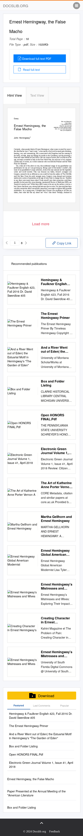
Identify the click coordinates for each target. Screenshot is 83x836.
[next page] (26, 242)
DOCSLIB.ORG (15, 5)
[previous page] (7, 242)
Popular (64, 705)
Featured (18, 705)
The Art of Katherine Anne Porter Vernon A (56, 485)
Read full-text (31, 70)
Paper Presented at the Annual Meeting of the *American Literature (36, 793)
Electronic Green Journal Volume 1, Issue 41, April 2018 (56, 451)
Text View (37, 95)
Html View (14, 95)
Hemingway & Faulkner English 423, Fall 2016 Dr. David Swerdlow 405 (56, 282)
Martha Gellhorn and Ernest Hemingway (56, 519)
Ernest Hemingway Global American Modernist (55, 553)
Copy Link (63, 243)
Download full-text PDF (36, 59)
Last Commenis (41, 705)
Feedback (54, 831)
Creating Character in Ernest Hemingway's (55, 620)
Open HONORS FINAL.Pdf (52, 417)
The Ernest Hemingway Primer (55, 316)
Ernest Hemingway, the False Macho (30, 779)
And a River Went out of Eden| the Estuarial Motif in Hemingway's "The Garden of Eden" (55, 349)
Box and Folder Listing (52, 383)
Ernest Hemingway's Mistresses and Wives (56, 586)
